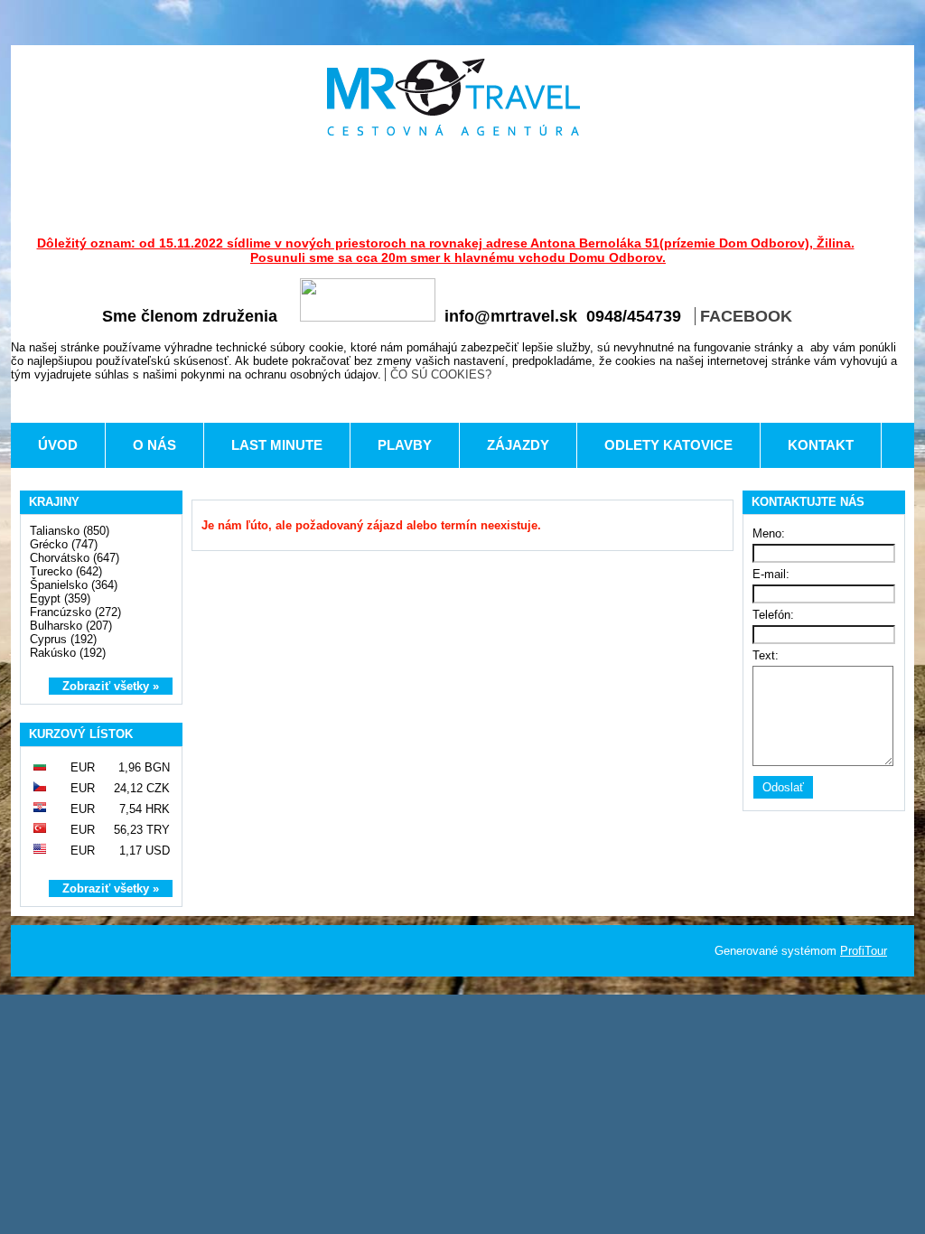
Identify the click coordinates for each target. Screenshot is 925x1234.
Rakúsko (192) (68, 652)
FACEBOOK (746, 316)
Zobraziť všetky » (110, 686)
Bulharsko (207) (71, 625)
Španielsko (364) (73, 585)
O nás (154, 445)
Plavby (405, 445)
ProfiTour (863, 951)
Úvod (58, 445)
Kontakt (821, 445)
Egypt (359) (60, 598)
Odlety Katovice (668, 445)
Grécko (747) (64, 544)
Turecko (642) (66, 571)
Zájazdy (518, 445)
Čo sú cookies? (440, 374)
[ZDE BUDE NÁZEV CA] (453, 97)
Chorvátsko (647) (74, 558)
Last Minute (276, 445)
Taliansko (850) (69, 531)
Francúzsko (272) (75, 612)
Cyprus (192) (63, 639)
